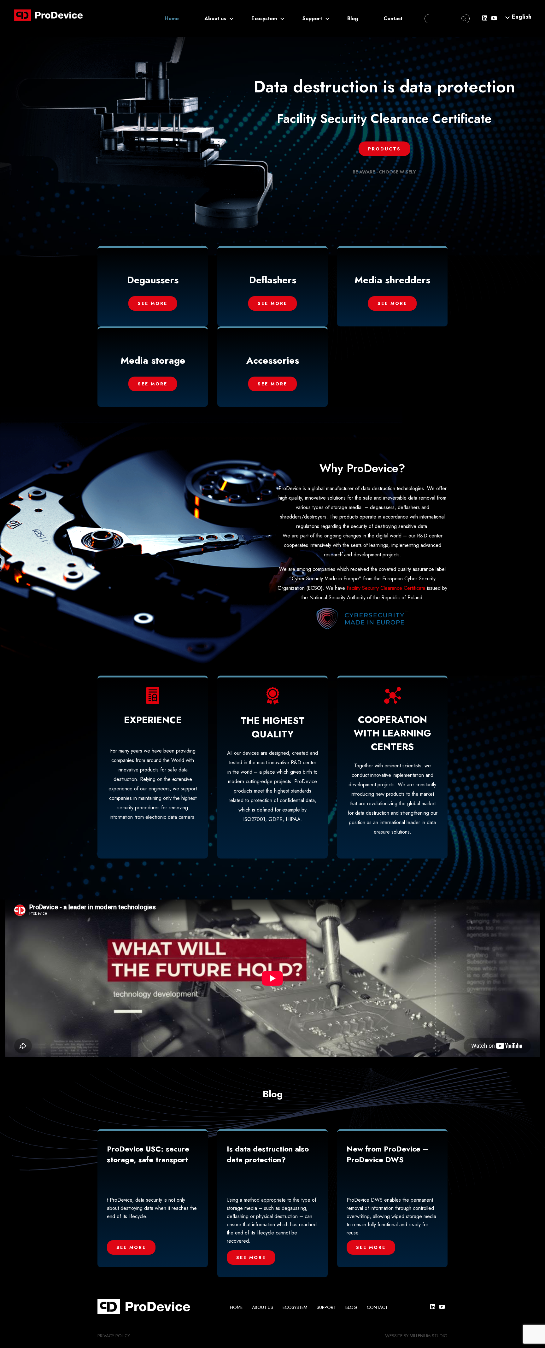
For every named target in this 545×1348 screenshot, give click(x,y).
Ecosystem (264, 18)
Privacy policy (113, 1336)
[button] (521, 16)
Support (312, 18)
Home (172, 18)
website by (396, 1336)
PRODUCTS (384, 149)
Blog (352, 18)
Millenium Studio (429, 1336)
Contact (393, 18)
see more (152, 303)
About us (215, 18)
